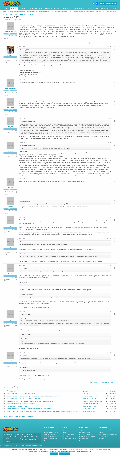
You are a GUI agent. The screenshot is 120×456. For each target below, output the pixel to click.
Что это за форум (49, 430)
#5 (110, 118)
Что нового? (23, 8)
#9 (110, 217)
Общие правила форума (51, 432)
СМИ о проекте (83, 438)
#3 (110, 80)
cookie (75, 449)
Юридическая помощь (85, 441)
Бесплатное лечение (50, 441)
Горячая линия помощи (68, 441)
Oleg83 (10, 127)
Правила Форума (77, 8)
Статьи (47, 8)
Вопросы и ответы (36, 8)
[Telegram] (93, 3)
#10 (110, 238)
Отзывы (56, 8)
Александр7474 (8, 19)
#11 (110, 265)
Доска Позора (87, 393)
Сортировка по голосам (109, 43)
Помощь (101, 432)
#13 (110, 352)
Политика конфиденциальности (108, 434)
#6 (110, 142)
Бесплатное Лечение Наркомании (24, 11)
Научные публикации (68, 434)
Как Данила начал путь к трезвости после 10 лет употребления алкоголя (30, 401)
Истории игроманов (89, 406)
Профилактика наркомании (87, 436)
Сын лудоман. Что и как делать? (17, 406)
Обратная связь (103, 436)
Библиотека (65, 436)
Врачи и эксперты (84, 432)
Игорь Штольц (10, 108)
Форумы (14, 8)
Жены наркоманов (89, 409)
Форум (63, 430)
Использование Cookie (105, 430)
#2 (110, 46)
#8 (110, 198)
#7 (110, 179)
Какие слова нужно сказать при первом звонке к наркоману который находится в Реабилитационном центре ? (43, 411)
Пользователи (90, 8)
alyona (10, 151)
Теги (114, 11)
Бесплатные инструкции (69, 438)
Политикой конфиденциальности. (99, 449)
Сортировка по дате (96, 43)
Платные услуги (99, 11)
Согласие (101, 438)
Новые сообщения (8, 11)
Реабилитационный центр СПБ (62, 11)
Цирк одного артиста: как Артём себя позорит (22, 393)
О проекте (64, 8)
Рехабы (109, 11)
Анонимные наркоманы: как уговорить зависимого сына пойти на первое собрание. (34, 396)
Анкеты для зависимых (50, 438)
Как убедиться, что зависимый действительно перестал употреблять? (29, 409)
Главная (6, 8)
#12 (110, 311)
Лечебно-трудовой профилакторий (83, 11)
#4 (110, 99)
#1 (115, 23)
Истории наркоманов (89, 398)
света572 (10, 55)
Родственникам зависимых (43, 11)
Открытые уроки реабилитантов (93, 401)
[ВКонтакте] (97, 3)
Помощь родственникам (51, 436)
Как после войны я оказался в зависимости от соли (23, 398)
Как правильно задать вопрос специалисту (21, 403)
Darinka (10, 274)
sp (10, 226)
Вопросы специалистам (108, 3)
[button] (43, 8)
